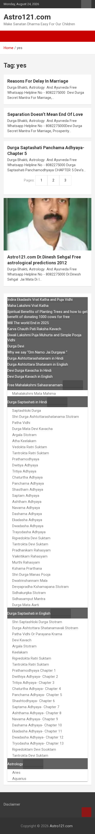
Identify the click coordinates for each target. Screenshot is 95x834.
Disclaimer (12, 804)
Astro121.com (27, 17)
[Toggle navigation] (10, 36)
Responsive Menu (86, 4)
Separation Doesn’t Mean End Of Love (45, 114)
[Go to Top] (86, 812)
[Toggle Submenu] (73, 385)
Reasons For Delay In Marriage (37, 81)
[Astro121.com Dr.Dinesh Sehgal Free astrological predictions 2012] (47, 224)
